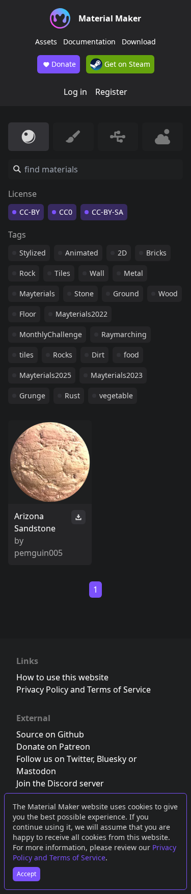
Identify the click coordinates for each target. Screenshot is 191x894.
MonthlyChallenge (50, 334)
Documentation (89, 41)
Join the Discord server (60, 783)
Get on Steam (126, 64)
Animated (81, 253)
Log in (75, 91)
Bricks (156, 253)
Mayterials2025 (45, 375)
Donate (63, 64)
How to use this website (62, 677)
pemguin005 (38, 552)
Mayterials (37, 293)
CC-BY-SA (107, 212)
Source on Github (50, 734)
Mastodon (36, 771)
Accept (26, 874)
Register (111, 91)
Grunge (32, 395)
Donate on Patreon (53, 746)
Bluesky (111, 758)
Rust (72, 395)
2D (122, 253)
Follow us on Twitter (54, 758)
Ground (126, 293)
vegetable (116, 395)
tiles (26, 355)
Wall (97, 273)
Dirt (98, 355)
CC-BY (29, 212)
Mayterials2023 (117, 375)
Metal (133, 273)
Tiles (62, 273)
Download (139, 41)
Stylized (32, 253)
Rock (27, 273)
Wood (168, 293)
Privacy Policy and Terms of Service (94, 852)
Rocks (62, 355)
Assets (46, 41)
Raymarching (124, 334)
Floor (27, 314)
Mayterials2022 (81, 314)
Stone (84, 293)
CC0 (65, 212)
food (131, 355)
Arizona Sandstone (35, 522)
